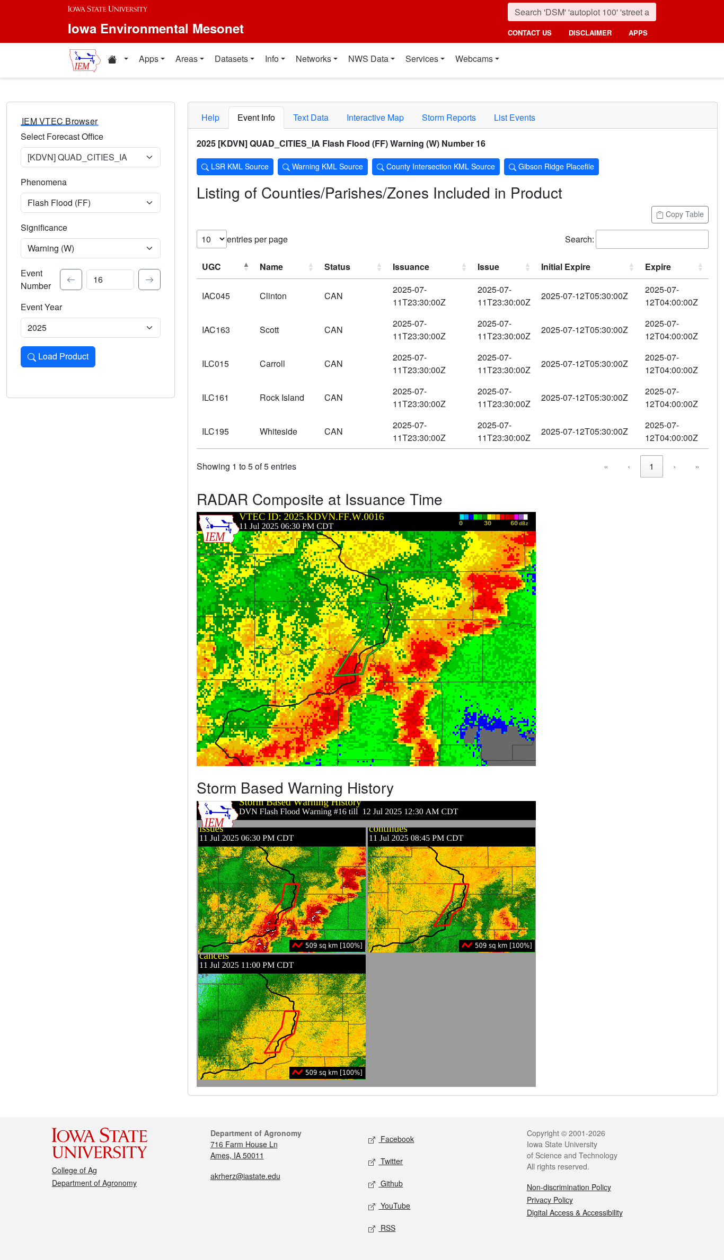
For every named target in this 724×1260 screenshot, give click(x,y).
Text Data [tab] (311, 117)
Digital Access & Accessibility (575, 1212)
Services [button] (421, 58)
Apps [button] (148, 58)
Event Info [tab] (256, 117)
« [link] (606, 466)
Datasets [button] (231, 58)
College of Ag (74, 1170)
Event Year (41, 307)
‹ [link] (629, 466)
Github (390, 1183)
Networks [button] (313, 58)
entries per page (257, 239)
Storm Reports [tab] (449, 117)
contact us (530, 33)
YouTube (394, 1205)
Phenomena (44, 182)
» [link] (697, 466)
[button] (117, 60)
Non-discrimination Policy (569, 1187)
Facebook (396, 1138)
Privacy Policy (550, 1199)
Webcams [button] (474, 58)
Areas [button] (186, 58)
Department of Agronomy (94, 1182)
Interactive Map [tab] (375, 117)
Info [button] (272, 58)
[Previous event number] (71, 279)
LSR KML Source (239, 166)
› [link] (674, 466)
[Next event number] (149, 279)
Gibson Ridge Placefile (555, 166)
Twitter (390, 1161)
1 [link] (651, 466)
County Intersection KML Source (439, 166)
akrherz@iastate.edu (245, 1176)
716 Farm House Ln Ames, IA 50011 (244, 1149)
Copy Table (684, 214)
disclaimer (590, 33)
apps (638, 33)
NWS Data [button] (368, 58)
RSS (386, 1227)
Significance (44, 227)
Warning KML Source (326, 166)
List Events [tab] (514, 117)
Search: (579, 239)
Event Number (36, 279)
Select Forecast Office (62, 136)
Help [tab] (210, 117)
